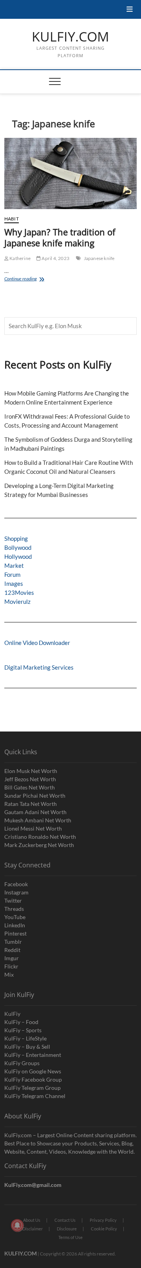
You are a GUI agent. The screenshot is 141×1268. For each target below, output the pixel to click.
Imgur (11, 958)
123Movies (19, 592)
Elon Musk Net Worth (30, 771)
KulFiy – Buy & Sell (27, 1046)
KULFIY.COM (70, 37)
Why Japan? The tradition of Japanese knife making (59, 237)
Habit (11, 219)
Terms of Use (70, 1237)
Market (14, 565)
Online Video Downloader (37, 642)
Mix (9, 974)
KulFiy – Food (21, 1022)
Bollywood (17, 547)
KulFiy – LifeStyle (25, 1038)
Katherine (20, 258)
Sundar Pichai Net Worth (34, 795)
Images (13, 583)
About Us (31, 1220)
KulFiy (12, 1013)
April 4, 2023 (55, 258)
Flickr (11, 966)
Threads (14, 908)
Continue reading (29, 279)
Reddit (12, 949)
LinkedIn (14, 925)
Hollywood (18, 556)
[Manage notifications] (17, 1225)
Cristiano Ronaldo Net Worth (40, 836)
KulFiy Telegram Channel (34, 1096)
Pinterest (15, 933)
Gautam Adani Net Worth (35, 812)
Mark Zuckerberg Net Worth (39, 845)
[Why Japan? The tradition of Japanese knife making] (70, 173)
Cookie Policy (104, 1228)
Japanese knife (99, 258)
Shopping (16, 538)
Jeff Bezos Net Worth (30, 779)
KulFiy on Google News (32, 1071)
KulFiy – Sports (23, 1030)
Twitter (13, 900)
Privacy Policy (103, 1220)
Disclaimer (32, 1228)
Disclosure (67, 1228)
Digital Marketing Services (39, 667)
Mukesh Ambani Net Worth (37, 820)
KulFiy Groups (22, 1063)
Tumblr (13, 941)
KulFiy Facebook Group (33, 1079)
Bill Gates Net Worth (29, 787)
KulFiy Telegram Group (32, 1087)
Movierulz (17, 601)
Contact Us (65, 1220)
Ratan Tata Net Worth (30, 803)
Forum (12, 574)
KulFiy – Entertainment (32, 1054)
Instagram (16, 892)
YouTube (14, 917)
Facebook (16, 884)
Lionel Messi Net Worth (33, 828)
